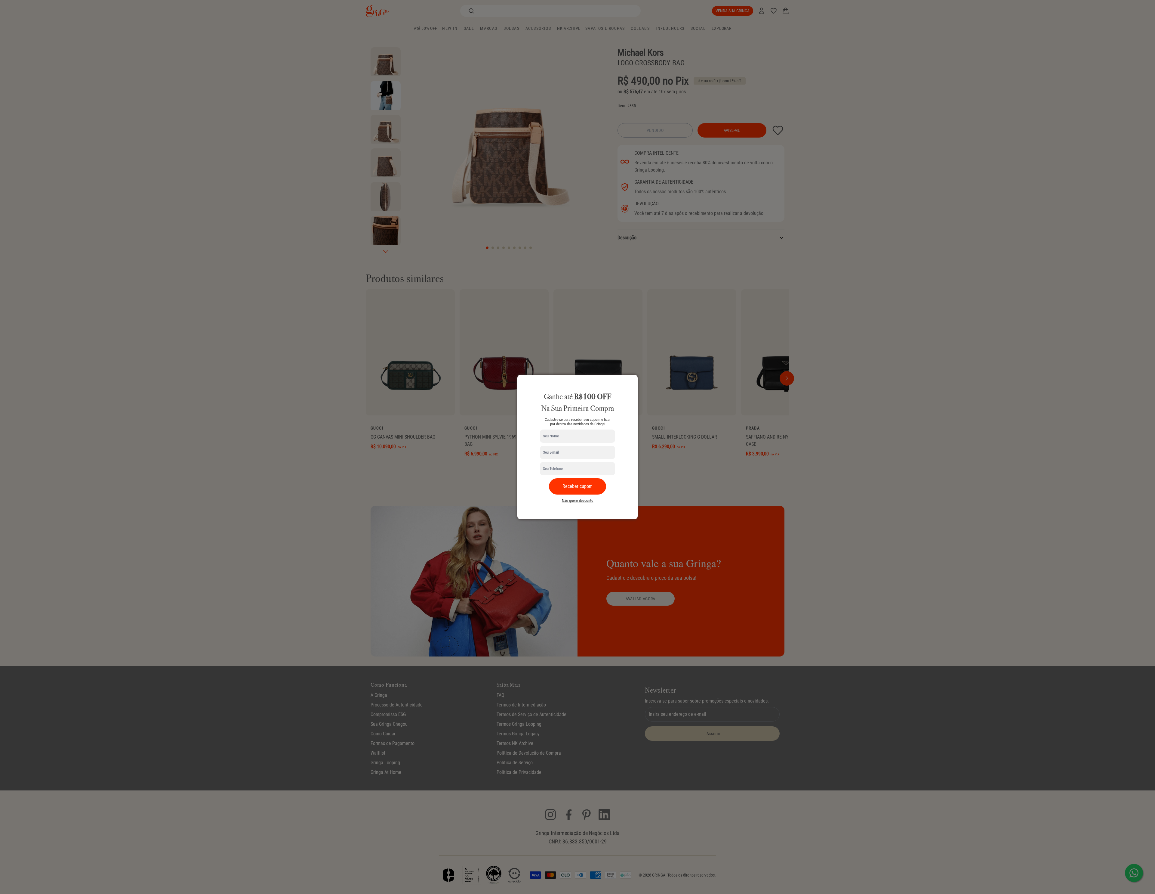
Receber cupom (577, 486)
